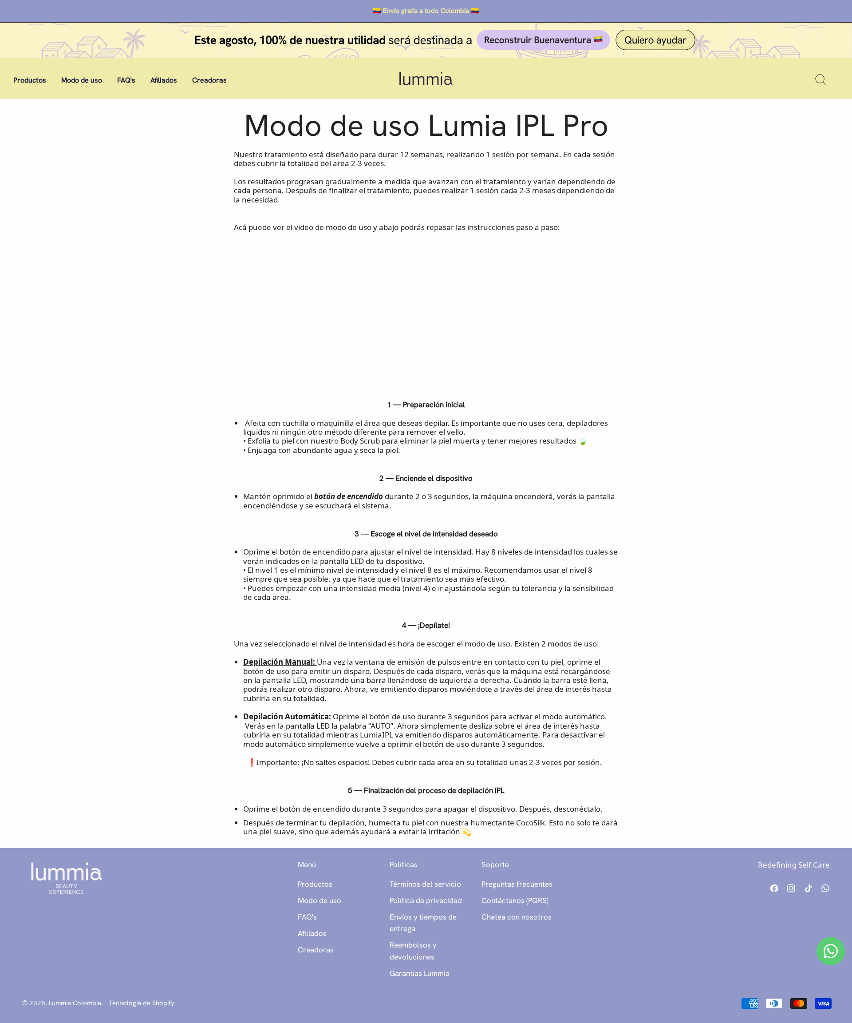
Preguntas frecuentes (516, 884)
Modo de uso (81, 80)
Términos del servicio (425, 884)
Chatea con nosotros (516, 917)
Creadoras (209, 80)
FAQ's (126, 80)
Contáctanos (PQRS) (514, 900)
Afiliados (163, 80)
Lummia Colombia (75, 1003)
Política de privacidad (426, 900)
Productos (29, 80)
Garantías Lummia (420, 973)
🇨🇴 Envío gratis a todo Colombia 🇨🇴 (426, 10)
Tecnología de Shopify (141, 1003)
